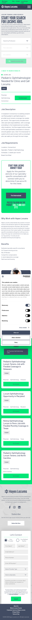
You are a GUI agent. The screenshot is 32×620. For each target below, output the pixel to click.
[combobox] (16, 41)
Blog (13, 1)
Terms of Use (16, 614)
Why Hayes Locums (4, 2)
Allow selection (16, 337)
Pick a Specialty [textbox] (7, 48)
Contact (18, 1)
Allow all (16, 332)
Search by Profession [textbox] (9, 41)
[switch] (27, 310)
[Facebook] (10, 507)
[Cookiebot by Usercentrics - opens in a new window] (23, 276)
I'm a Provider (10, 540)
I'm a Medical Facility (24, 540)
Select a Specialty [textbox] (10, 575)
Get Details (16, 384)
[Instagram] (14, 507)
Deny (16, 342)
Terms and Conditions (13, 594)
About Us (16, 606)
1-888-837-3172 (20, 206)
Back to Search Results (11, 71)
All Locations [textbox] (7, 54)
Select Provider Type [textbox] (11, 569)
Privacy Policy (16, 612)
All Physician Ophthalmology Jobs (15, 351)
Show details (23, 327)
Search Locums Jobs (17, 61)
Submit (16, 599)
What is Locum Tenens (16, 608)
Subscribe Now (16, 523)
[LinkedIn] (19, 507)
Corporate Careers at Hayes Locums (16, 610)
